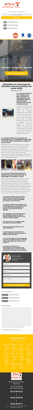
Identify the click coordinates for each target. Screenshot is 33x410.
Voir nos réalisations (16, 73)
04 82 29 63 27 (12, 28)
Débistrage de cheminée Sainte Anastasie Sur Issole (7, 348)
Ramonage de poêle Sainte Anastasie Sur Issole (14, 348)
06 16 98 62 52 (12, 22)
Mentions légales (16, 407)
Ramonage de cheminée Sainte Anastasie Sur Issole (14, 357)
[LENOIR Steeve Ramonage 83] (11, 5)
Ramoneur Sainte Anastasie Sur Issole (29, 362)
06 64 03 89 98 (12, 25)
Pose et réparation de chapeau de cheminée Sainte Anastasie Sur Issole (22, 355)
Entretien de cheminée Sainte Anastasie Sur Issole (29, 353)
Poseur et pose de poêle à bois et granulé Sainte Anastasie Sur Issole (7, 360)
